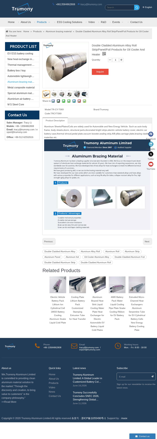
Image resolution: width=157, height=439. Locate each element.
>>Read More (9, 402)
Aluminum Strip (132, 251)
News (52, 391)
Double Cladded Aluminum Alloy (59, 251)
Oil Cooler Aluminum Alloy (96, 257)
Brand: (97, 109)
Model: (48, 109)
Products (53, 383)
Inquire (100, 71)
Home (52, 374)
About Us (54, 378)
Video (52, 387)
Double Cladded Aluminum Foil (130, 257)
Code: (48, 113)
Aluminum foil (72, 257)
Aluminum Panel (52, 257)
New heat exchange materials (23, 59)
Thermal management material (23, 65)
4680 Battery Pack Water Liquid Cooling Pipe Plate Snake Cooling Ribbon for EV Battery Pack (117, 308)
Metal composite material (21, 87)
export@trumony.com (89, 349)
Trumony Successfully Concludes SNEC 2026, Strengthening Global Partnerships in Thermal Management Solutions (86, 399)
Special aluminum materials (23, 93)
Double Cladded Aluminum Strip (59, 262)
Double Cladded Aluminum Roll (96, 262)
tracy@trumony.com (91, 4)
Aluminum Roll (112, 251)
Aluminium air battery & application (23, 99)
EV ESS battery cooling (20, 53)
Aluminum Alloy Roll (90, 251)
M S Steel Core (16, 104)
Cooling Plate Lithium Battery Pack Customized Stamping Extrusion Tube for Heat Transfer (77, 308)
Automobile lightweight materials (23, 76)
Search (136, 7)
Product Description (55, 120)
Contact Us (55, 396)
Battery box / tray (17, 70)
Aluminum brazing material (22, 82)
